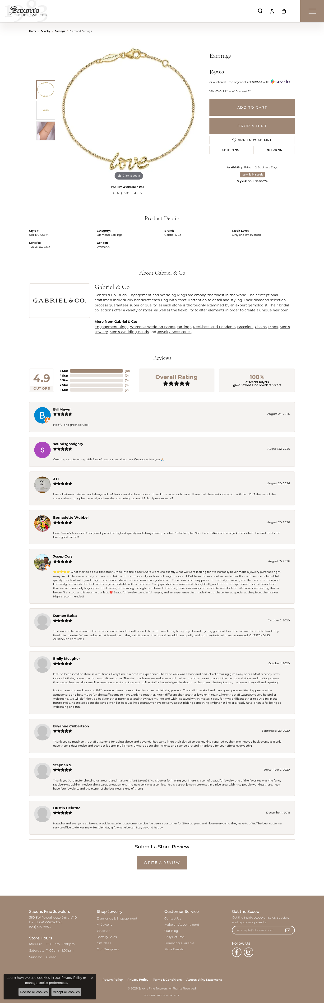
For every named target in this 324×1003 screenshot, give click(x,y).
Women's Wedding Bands (152, 327)
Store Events (174, 949)
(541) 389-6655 (127, 193)
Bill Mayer (62, 409)
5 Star (64, 371)
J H (56, 479)
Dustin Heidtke (66, 808)
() (127, 371)
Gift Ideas (104, 943)
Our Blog (171, 931)
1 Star (64, 390)
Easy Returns (174, 937)
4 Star (64, 375)
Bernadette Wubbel (70, 517)
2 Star (64, 385)
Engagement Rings (111, 327)
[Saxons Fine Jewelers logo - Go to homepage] (26, 11)
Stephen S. (62, 765)
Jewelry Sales (107, 937)
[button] (260, 11)
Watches (103, 931)
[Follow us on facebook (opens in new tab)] (236, 952)
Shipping (231, 150)
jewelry (45, 31)
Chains (261, 327)
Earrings (60, 31)
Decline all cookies (34, 992)
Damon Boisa (65, 616)
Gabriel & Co (172, 234)
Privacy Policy (137, 979)
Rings (273, 327)
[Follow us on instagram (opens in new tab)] (248, 952)
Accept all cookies (66, 992)
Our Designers (108, 949)
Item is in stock (252, 174)
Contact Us (172, 918)
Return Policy (112, 979)
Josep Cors (63, 556)
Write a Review (162, 862)
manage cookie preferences (46, 983)
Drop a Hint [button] (252, 126)
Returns (274, 150)
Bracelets (245, 327)
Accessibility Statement (204, 979)
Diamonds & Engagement (117, 918)
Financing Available (179, 943)
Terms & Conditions (167, 979)
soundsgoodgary (68, 444)
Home (33, 31)
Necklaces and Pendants (214, 327)
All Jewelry (104, 924)
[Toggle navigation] (312, 11)
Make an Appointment (181, 924)
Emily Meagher (66, 658)
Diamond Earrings (109, 234)
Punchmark (171, 995)
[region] (129, 110)
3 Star (64, 380)
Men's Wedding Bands (129, 332)
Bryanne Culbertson (71, 726)
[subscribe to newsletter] (288, 930)
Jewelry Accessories (174, 332)
